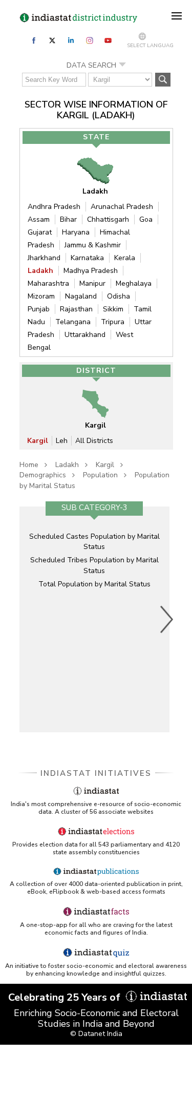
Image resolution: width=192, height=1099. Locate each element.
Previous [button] (27, 619)
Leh (62, 441)
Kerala (124, 258)
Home (28, 465)
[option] (94, 619)
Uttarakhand (85, 335)
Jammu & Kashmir (93, 245)
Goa (146, 219)
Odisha (118, 296)
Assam (39, 219)
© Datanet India (96, 1034)
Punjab (39, 309)
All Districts (94, 441)
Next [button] (167, 619)
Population (100, 475)
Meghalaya (134, 283)
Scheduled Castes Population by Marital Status (94, 542)
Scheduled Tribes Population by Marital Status (94, 565)
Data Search (91, 65)
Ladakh (40, 271)
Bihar (68, 219)
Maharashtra (48, 283)
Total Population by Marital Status (94, 584)
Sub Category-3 (94, 507)
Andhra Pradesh (54, 207)
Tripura (112, 322)
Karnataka (87, 258)
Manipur (92, 283)
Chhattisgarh (108, 219)
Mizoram (41, 296)
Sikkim (113, 309)
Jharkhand (44, 258)
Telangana (73, 322)
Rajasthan (76, 309)
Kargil (37, 441)
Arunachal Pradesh (122, 207)
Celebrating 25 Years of (65, 997)
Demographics (42, 475)
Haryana (76, 232)
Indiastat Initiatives (96, 773)
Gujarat (40, 232)
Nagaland (81, 296)
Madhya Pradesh (90, 271)
